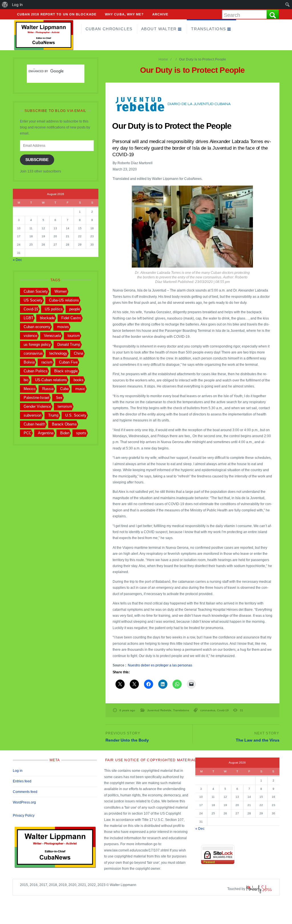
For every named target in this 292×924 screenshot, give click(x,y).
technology (58, 353)
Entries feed (22, 781)
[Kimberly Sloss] (259, 889)
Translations (208, 29)
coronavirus (207, 710)
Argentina (46, 433)
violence (30, 336)
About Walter (159, 29)
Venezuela (52, 336)
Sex (59, 397)
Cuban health (34, 424)
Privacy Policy (24, 815)
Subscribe (36, 160)
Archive (160, 14)
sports (81, 433)
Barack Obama (64, 424)
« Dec (17, 260)
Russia (48, 389)
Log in (18, 771)
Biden (65, 433)
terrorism (65, 406)
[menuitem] (5, 4)
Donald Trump (68, 344)
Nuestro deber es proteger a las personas (160, 665)
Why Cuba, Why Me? (124, 14)
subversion (33, 415)
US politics (54, 309)
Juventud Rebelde (159, 710)
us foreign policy (37, 344)
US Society (33, 300)
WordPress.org (24, 802)
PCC (27, 433)
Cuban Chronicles (109, 29)
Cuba (64, 389)
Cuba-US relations (64, 300)
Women (60, 291)
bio (26, 380)
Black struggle (66, 371)
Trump (53, 415)
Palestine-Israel (36, 397)
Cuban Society (36, 291)
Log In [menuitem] (17, 4)
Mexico (30, 389)
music (80, 389)
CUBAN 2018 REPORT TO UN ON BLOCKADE (57, 14)
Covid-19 (223, 710)
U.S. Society (75, 415)
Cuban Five (68, 362)
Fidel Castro (71, 318)
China (78, 353)
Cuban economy (37, 327)
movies (63, 327)
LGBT (28, 318)
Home (163, 59)
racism (46, 362)
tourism (74, 336)
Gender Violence (37, 406)
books (79, 380)
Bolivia (29, 362)
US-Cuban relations (51, 380)
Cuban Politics (36, 371)
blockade (47, 318)
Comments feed (25, 792)
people (74, 309)
